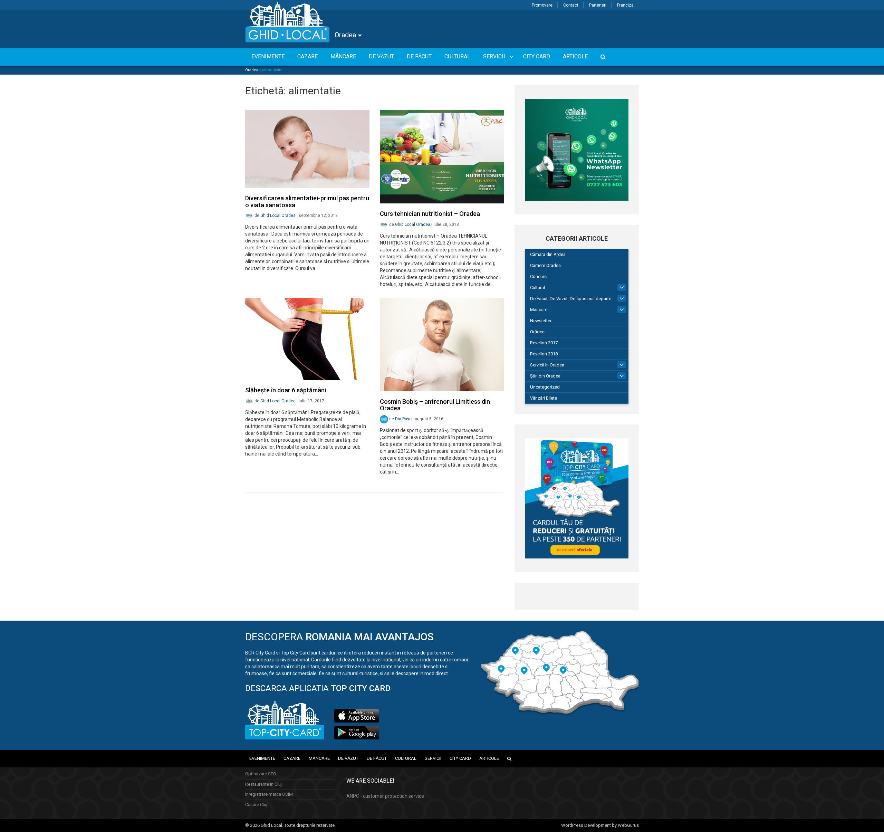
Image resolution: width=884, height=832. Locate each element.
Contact (570, 5)
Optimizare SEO (260, 773)
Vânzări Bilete (543, 398)
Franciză (625, 5)
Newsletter (540, 320)
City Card (460, 758)
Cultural (537, 287)
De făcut (377, 758)
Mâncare (538, 309)
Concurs (538, 276)
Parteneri (597, 5)
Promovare (542, 5)
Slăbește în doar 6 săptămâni (285, 390)
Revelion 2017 (544, 342)
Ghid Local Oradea (278, 215)
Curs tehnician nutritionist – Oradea (430, 213)
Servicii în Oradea (547, 364)
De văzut (348, 758)
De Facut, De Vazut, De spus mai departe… (572, 298)
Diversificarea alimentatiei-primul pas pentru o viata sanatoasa (307, 201)
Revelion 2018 (544, 353)
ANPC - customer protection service (385, 796)
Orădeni (538, 331)
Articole (489, 758)
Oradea (346, 35)
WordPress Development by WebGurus (600, 825)
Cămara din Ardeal (548, 254)
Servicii (433, 758)
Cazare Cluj (256, 804)
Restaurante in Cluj (263, 784)
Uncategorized (545, 387)
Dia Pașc (403, 419)
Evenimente (262, 758)
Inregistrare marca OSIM (269, 794)
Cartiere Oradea (545, 265)
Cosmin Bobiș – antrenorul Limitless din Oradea (435, 405)
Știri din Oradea (545, 376)
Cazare (292, 758)
